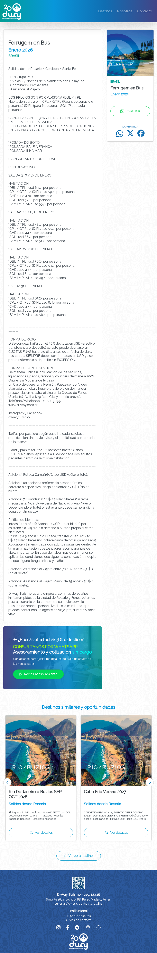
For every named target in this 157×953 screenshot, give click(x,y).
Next (150, 782)
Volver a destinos (81, 856)
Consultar (133, 111)
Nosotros (124, 11)
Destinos (105, 11)
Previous (7, 782)
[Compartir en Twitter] (130, 134)
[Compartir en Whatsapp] (119, 134)
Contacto (144, 11)
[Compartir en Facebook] (141, 134)
